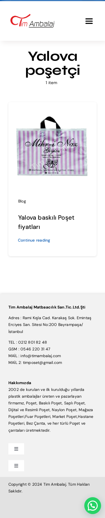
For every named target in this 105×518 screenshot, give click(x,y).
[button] (92, 505)
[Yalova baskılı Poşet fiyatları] (52, 109)
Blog (22, 201)
